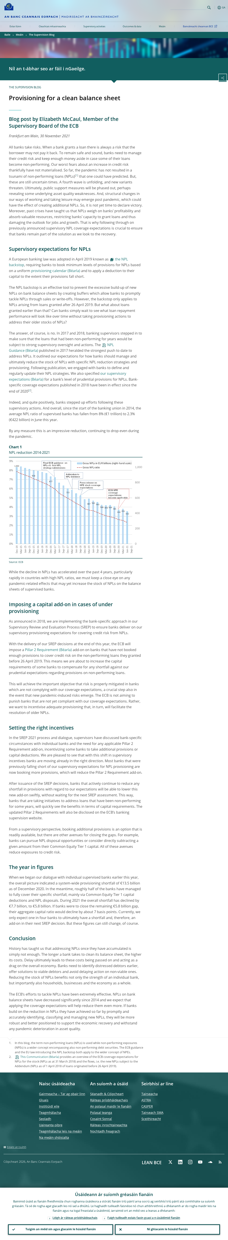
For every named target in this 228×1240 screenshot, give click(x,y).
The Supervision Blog (42, 35)
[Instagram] (190, 1162)
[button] (214, 8)
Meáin (162, 26)
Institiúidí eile (49, 1106)
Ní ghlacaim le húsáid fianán (167, 1229)
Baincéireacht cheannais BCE (198, 26)
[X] (170, 1162)
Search (209, 7)
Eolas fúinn (15, 26)
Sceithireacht (151, 1119)
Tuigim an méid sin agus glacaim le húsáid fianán (60, 1229)
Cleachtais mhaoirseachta (52, 26)
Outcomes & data (132, 26)
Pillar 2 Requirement (41, 650)
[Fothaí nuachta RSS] (220, 1162)
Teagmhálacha (50, 1112)
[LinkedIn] (180, 1162)
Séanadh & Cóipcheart (106, 1094)
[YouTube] (200, 1162)
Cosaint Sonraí (101, 1119)
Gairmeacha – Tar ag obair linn (62, 1094)
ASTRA (146, 1100)
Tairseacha (149, 1094)
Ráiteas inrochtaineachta (108, 1125)
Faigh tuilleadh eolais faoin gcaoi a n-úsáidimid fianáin (143, 1218)
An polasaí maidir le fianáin (110, 1106)
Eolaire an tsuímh (16, 1147)
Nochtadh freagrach (105, 1131)
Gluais (43, 1100)
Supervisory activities (94, 26)
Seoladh (45, 1119)
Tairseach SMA (152, 1112)
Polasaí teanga (101, 1112)
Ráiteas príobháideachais (109, 1100)
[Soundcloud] (210, 1162)
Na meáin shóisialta (54, 1137)
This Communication (34, 1057)
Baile (7, 35)
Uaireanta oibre (50, 1125)
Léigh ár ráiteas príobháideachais (75, 1218)
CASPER (147, 1106)
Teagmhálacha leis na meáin (60, 1131)
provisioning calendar (49, 271)
